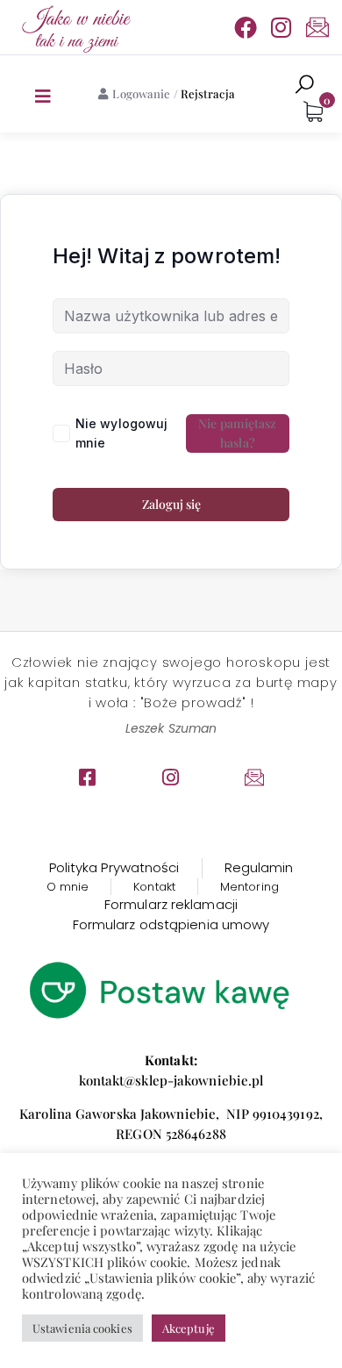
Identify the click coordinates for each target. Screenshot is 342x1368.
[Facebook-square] (87, 777)
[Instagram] (281, 27)
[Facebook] (245, 27)
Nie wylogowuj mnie (121, 433)
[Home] (74, 27)
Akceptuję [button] (188, 1328)
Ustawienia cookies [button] (82, 1328)
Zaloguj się (171, 504)
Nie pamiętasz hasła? (237, 433)
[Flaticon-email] (317, 27)
